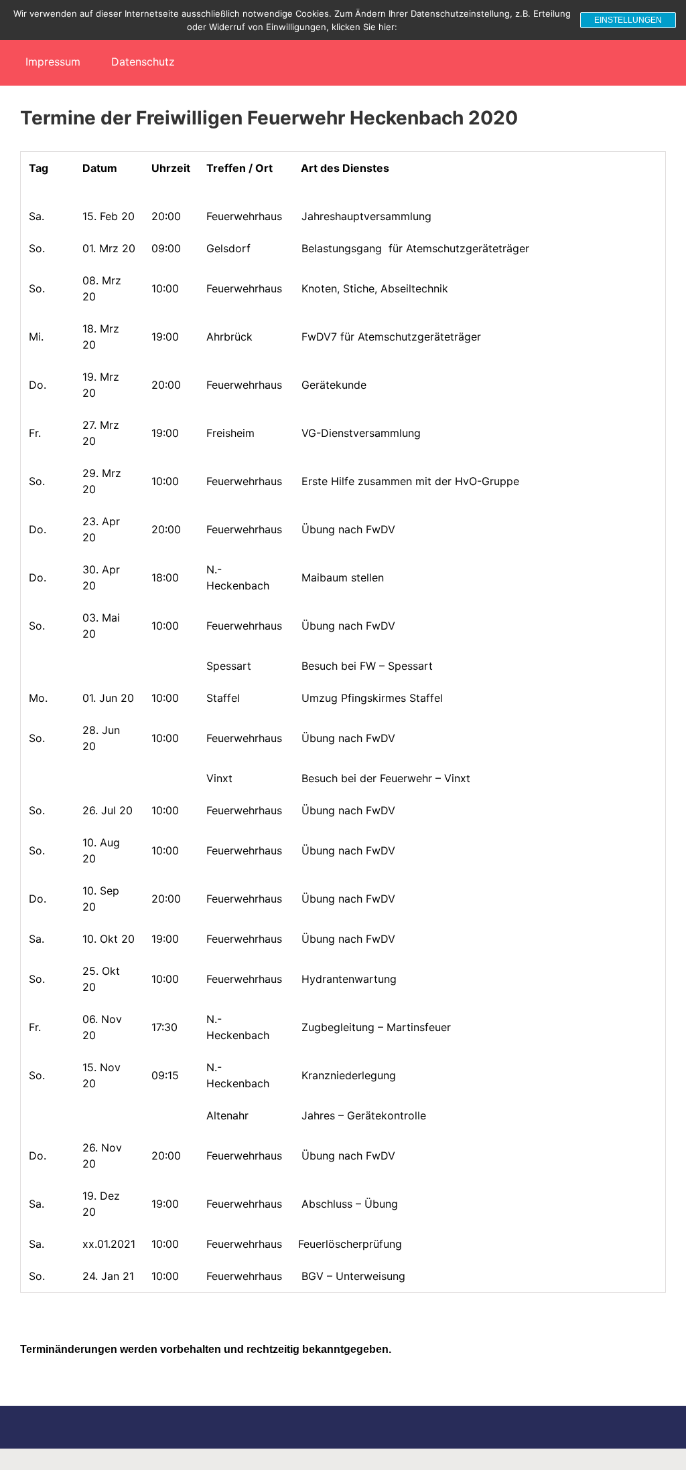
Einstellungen (628, 20)
